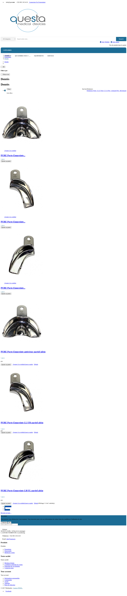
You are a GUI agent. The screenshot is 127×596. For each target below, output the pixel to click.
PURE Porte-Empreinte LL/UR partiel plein (22, 422)
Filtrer (9, 89)
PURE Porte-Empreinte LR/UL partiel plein (22, 490)
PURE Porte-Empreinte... (13, 155)
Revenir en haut (6, 513)
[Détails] (1, 150)
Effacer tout (5, 74)
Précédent (7, 506)
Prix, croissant (112, 90)
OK (3, 67)
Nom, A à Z (97, 90)
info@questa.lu (10, 539)
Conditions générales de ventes (13, 564)
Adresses (7, 583)
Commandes (8, 580)
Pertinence (90, 90)
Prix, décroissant (121, 90)
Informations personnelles (12, 578)
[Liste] (6, 90)
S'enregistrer (40, 2)
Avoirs (6, 581)
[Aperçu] (2, 150)
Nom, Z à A (104, 90)
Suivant (7, 510)
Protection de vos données (12, 566)
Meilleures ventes (9, 552)
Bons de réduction (9, 585)
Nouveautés (7, 551)
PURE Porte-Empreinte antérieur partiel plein (23, 351)
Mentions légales (9, 563)
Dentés (6, 62)
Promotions (7, 549)
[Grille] (5, 90)
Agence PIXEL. (18, 588)
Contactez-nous (9, 568)
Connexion (32, 2)
